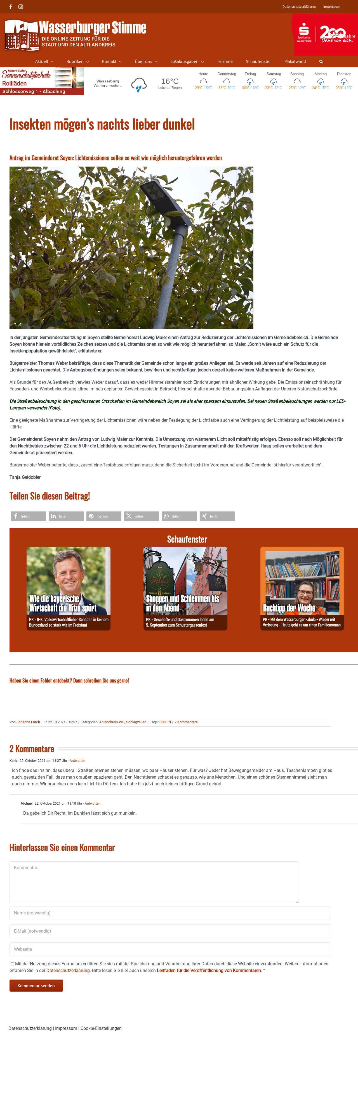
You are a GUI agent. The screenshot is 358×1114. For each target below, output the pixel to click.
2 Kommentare (186, 722)
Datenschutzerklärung (30, 1028)
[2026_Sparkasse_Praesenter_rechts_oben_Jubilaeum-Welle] (324, 16)
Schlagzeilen (136, 722)
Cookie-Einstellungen (101, 1028)
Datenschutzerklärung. (68, 970)
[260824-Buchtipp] (302, 550)
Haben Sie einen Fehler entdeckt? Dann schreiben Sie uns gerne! (69, 680)
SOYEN (165, 722)
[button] (321, 61)
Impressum (66, 1028)
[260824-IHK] (68, 550)
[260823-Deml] (185, 550)
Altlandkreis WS (111, 722)
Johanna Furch (28, 722)
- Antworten (76, 761)
